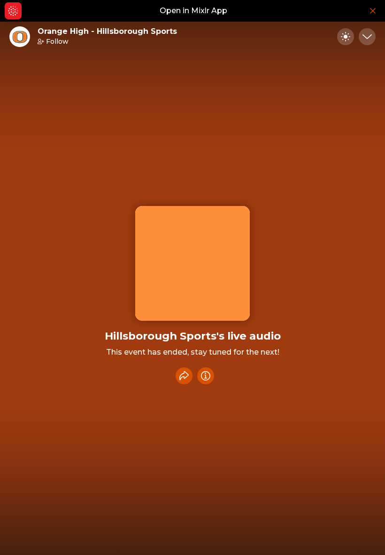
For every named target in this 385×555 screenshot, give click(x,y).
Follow (57, 41)
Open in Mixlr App (193, 10)
